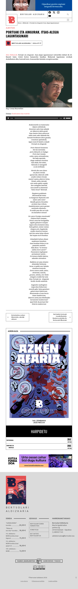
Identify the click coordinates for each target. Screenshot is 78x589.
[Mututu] (64, 118)
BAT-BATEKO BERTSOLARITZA (35, 535)
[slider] (68, 118)
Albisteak (25, 23)
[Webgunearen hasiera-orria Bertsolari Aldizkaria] (13, 19)
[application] (39, 118)
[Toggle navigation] (68, 20)
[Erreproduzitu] (8, 118)
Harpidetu (39, 431)
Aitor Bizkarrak (11, 55)
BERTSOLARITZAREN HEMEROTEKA (37, 525)
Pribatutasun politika (38, 581)
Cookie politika (52, 581)
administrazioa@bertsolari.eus (63, 536)
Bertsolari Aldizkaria (21, 43)
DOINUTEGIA (34, 530)
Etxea (19, 23)
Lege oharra (24, 581)
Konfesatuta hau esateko (21, 114)
